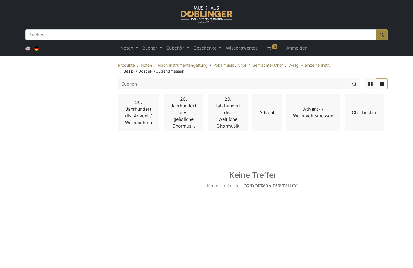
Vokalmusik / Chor (230, 65)
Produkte (126, 65)
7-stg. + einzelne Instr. (309, 65)
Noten (146, 65)
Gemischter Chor (267, 65)
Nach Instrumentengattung (183, 65)
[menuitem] (242, 48)
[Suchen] (382, 34)
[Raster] (370, 83)
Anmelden (296, 48)
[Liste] (382, 83)
